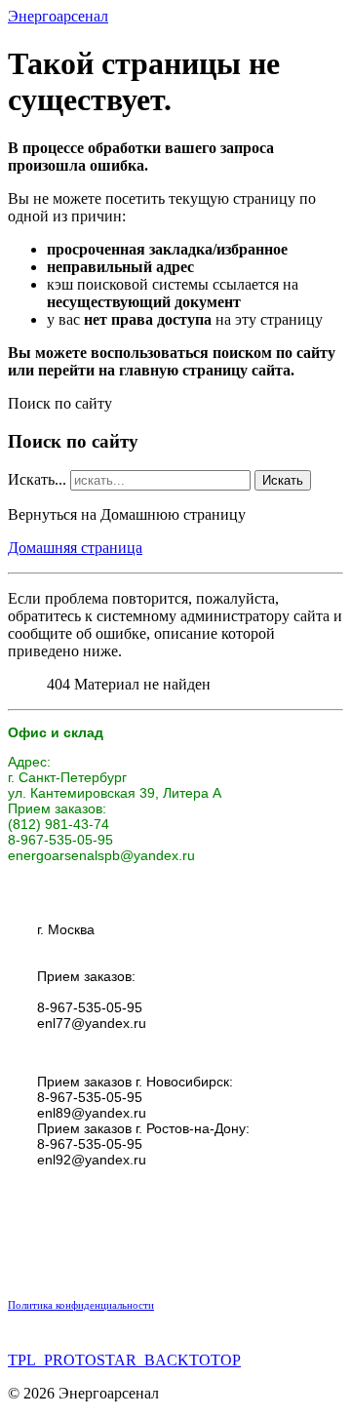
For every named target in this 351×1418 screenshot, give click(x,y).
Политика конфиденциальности (81, 1305)
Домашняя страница (75, 547)
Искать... (37, 479)
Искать (282, 480)
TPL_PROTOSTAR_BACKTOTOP (124, 1360)
